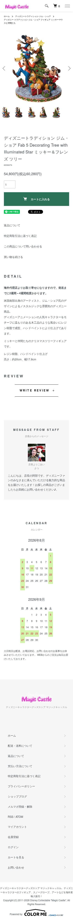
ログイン (13, 847)
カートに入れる (40, 199)
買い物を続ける (13, 257)
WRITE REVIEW (34, 390)
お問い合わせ (16, 867)
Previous (4, 68)
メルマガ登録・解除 (20, 806)
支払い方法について (20, 766)
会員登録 (13, 837)
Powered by (16, 914)
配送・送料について (20, 746)
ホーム (7, 16)
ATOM (19, 817)
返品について (12, 225)
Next (68, 68)
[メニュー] (67, 6)
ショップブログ (17, 796)
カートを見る (16, 857)
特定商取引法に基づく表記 (20, 236)
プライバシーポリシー (21, 786)
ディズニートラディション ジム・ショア (33, 16)
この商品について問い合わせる (23, 246)
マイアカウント (17, 827)
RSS (10, 817)
